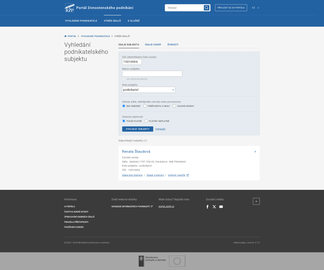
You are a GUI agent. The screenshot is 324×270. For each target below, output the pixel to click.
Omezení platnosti (132, 116)
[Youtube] (221, 208)
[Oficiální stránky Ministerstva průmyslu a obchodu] (152, 261)
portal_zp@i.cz (166, 206)
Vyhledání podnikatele (81, 20)
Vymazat (160, 129)
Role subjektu (130, 85)
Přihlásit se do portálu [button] (231, 8)
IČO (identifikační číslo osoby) (139, 57)
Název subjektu (131, 69)
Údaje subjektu (128, 44)
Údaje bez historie (132, 175)
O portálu (69, 206)
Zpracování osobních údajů (79, 217)
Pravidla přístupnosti (76, 222)
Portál (72, 36)
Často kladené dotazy (76, 212)
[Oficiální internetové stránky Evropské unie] (177, 261)
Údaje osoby (153, 44)
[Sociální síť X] (214, 208)
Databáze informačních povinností (131, 206)
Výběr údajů (112, 20)
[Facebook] (207, 208)
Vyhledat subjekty (138, 129)
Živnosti (173, 44)
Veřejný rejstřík (176, 175)
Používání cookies (74, 227)
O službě (134, 20)
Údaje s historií (155, 175)
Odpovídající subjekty (132, 140)
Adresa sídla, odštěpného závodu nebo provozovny (151, 101)
